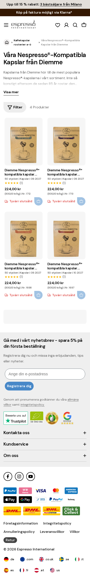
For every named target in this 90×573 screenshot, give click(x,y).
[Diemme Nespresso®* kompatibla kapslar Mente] (66, 141)
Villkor (75, 531)
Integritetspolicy (57, 523)
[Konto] (66, 25)
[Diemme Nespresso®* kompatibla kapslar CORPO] (66, 235)
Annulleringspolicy (19, 531)
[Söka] (75, 25)
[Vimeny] (6, 25)
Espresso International (35, 549)
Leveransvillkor (52, 531)
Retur (10, 540)
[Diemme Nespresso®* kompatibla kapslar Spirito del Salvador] (24, 141)
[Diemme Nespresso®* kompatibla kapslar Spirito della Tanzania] (24, 235)
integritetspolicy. (33, 404)
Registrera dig (19, 386)
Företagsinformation (20, 523)
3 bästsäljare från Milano (61, 4)
